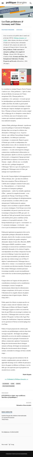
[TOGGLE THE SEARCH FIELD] (30, 3)
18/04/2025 (19, 29)
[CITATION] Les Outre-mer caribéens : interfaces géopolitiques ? (14, 396)
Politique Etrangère (8, 29)
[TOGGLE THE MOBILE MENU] (3, 3)
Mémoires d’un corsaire (23, 405)
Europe (18, 383)
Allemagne (6, 383)
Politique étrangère (8, 386)
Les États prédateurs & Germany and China (12, 22)
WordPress (23, 453)
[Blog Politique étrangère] (16, 3)
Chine (12, 383)
